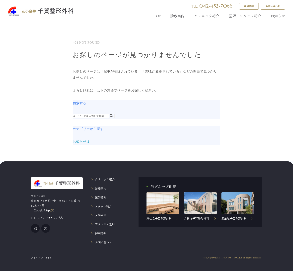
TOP (157, 16)
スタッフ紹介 (103, 206)
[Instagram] (35, 228)
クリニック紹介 (206, 15)
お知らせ (278, 15)
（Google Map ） (43, 210)
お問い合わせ (273, 6)
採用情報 (249, 6)
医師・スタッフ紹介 (245, 15)
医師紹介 (100, 197)
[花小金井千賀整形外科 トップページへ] (41, 11)
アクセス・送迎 (105, 224)
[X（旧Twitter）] (45, 228)
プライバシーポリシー (43, 257)
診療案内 (177, 15)
